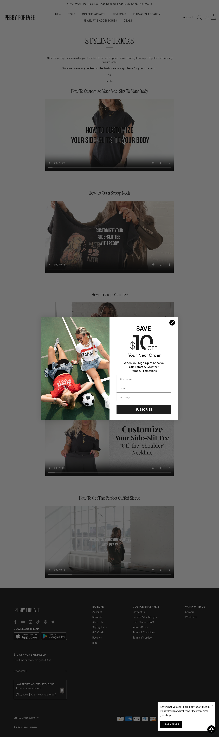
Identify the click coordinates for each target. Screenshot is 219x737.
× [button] (212, 705)
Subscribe (143, 409)
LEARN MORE (171, 724)
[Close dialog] (172, 323)
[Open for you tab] (211, 729)
